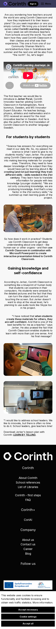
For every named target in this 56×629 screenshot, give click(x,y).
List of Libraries (28, 487)
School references (28, 482)
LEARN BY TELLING (24, 434)
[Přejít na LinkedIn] (19, 573)
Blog (28, 553)
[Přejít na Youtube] (36, 573)
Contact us (28, 544)
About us (28, 540)
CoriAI (28, 520)
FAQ (28, 500)
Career (28, 549)
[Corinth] (15, 4)
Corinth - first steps (28, 495)
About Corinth (28, 478)
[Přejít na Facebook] (28, 573)
